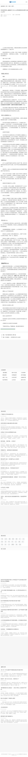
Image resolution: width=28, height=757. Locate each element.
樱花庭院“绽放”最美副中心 (7, 716)
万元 (22, 541)
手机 (9, 541)
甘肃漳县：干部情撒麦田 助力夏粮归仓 (10, 629)
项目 (16, 544)
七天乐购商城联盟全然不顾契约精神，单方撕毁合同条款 (14, 620)
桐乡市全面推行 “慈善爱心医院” (8, 698)
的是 (2, 541)
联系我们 (5, 754)
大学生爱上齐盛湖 (5, 487)
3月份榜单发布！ (4, 707)
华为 (12, 541)
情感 (9, 6)
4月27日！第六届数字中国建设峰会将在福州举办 (12, 669)
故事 (12, 6)
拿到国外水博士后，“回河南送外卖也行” (10, 468)
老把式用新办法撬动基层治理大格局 (9, 423)
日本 (5, 544)
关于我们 (2, 754)
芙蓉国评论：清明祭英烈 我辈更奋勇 (9, 450)
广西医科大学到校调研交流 (7, 414)
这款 (19, 541)
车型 (2, 544)
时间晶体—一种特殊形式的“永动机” (13, 337)
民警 (20, 544)
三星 (5, 541)
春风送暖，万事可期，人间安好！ (8, 441)
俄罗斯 (13, 544)
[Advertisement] (14, 31)
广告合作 (9, 754)
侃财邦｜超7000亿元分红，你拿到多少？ (10, 678)
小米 (9, 544)
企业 (16, 541)
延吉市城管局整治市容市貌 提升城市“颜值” (11, 600)
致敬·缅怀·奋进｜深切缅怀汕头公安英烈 (10, 459)
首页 (6, 6)
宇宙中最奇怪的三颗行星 (10, 334)
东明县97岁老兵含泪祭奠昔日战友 (8, 432)
